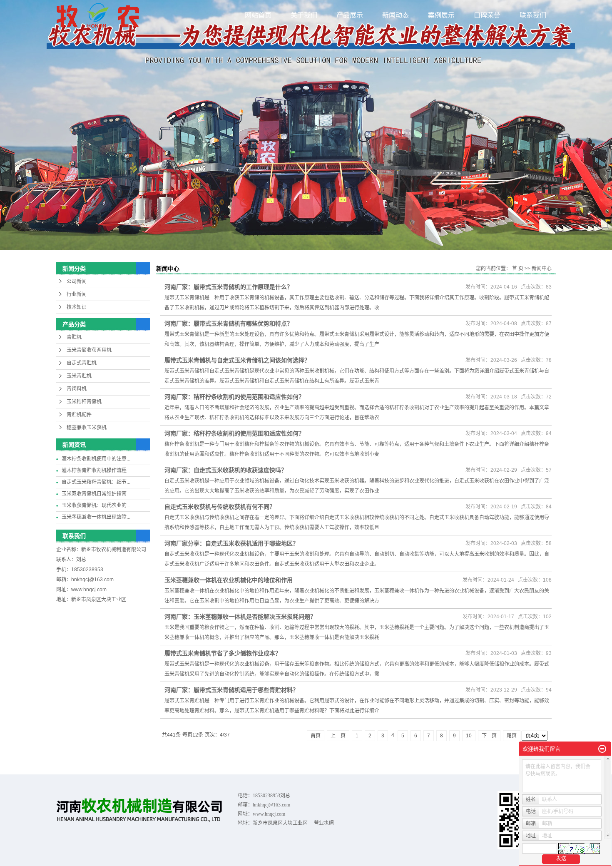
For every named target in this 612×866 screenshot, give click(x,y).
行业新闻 (77, 294)
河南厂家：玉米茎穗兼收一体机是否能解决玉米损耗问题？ (240, 616)
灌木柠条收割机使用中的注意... (96, 459)
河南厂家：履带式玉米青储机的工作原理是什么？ (228, 287)
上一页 (338, 736)
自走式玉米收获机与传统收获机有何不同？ (219, 506)
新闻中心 (542, 268)
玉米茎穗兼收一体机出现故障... (96, 517)
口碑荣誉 (487, 15)
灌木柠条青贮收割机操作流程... (96, 470)
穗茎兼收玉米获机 (87, 428)
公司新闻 (77, 281)
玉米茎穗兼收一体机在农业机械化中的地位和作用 (228, 580)
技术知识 (77, 307)
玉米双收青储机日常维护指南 (94, 494)
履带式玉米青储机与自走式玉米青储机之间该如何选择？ (237, 360)
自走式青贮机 (82, 363)
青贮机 (74, 337)
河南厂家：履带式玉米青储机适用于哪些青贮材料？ (231, 690)
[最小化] (602, 749)
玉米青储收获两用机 (89, 350)
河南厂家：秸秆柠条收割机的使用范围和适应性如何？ (234, 396)
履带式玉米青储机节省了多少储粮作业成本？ (222, 653)
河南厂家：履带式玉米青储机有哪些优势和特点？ (228, 323)
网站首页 (258, 15)
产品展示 (349, 15)
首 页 (517, 268)
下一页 (489, 736)
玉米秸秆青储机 (84, 402)
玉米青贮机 (79, 376)
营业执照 (324, 823)
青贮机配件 (79, 415)
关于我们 (304, 15)
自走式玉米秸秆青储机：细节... (96, 482)
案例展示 (441, 15)
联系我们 (533, 15)
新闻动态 (395, 15)
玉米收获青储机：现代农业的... (96, 505)
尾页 (512, 736)
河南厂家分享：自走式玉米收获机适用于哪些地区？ (231, 543)
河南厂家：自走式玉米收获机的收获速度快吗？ (225, 470)
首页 (316, 736)
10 (469, 736)
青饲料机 (77, 389)
